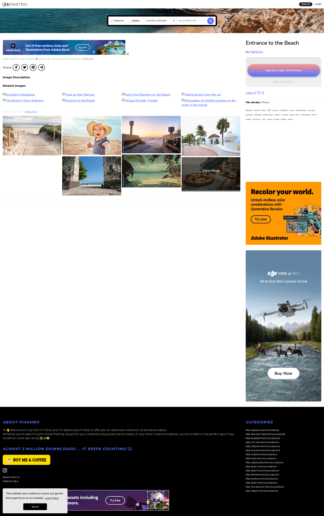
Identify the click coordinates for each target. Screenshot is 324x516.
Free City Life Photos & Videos (262, 442)
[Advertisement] (281, 151)
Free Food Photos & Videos (260, 458)
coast (275, 110)
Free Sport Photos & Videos (261, 483)
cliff (269, 110)
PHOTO (119, 20)
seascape (305, 114)
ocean (285, 114)
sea (297, 114)
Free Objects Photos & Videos (262, 471)
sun (264, 119)
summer (256, 119)
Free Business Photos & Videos (262, 438)
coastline (283, 110)
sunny (270, 119)
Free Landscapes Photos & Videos (264, 463)
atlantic (249, 110)
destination (301, 110)
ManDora (256, 52)
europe (311, 110)
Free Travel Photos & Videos (261, 491)
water (284, 119)
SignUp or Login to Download (283, 70)
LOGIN (318, 4)
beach (257, 110)
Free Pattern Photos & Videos (262, 475)
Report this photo (285, 81)
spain (249, 119)
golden (249, 114)
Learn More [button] (52, 498)
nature (277, 114)
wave (290, 119)
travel (277, 119)
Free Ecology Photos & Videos (262, 450)
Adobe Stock (31, 112)
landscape (268, 114)
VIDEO (136, 20)
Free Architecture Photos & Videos (265, 434)
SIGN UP (306, 4)
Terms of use (10, 481)
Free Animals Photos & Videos (262, 430)
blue (263, 110)
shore (314, 114)
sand (292, 114)
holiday (258, 114)
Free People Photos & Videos (261, 479)
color (292, 110)
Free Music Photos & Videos (261, 467)
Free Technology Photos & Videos (264, 487)
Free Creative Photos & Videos (262, 446)
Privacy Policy (11, 477)
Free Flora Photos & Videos (261, 454)
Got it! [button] (35, 506)
